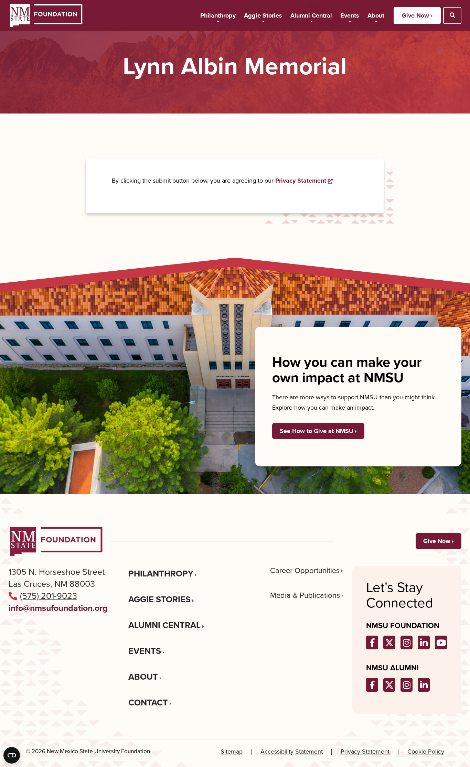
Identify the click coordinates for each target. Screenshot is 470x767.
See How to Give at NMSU (316, 430)
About (375, 15)
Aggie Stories (263, 15)
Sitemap (232, 751)
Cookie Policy (425, 751)
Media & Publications (305, 595)
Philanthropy (218, 15)
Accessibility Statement (291, 751)
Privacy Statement (304, 180)
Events (349, 15)
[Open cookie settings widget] (11, 755)
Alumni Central (311, 15)
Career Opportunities (305, 570)
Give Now (415, 15)
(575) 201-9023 (48, 596)
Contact (148, 702)
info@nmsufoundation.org (58, 608)
